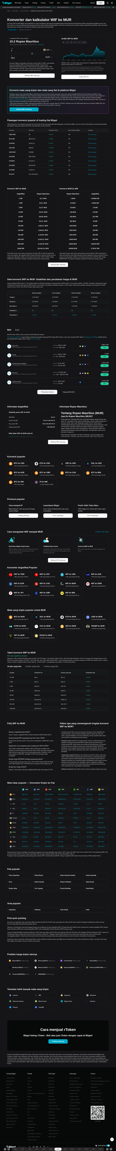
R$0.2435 (101, 841)
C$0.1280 (48, 813)
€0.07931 (36, 813)
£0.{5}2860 (90, 832)
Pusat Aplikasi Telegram (34, 1133)
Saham (29, 1090)
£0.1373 (89, 837)
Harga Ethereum (53, 1105)
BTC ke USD (19, 463)
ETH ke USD (45, 463)
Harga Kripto (52, 1099)
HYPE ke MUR (20, 626)
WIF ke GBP (45, 593)
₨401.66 (61, 804)
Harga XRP (52, 1118)
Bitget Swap (30, 1130)
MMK (50, 1149)
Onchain (29, 1087)
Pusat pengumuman (12, 1099)
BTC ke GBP (45, 472)
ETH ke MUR (70, 617)
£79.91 (89, 808)
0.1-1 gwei (49, 7)
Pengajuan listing (74, 1090)
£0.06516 (89, 822)
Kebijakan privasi (95, 1096)
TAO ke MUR (45, 626)
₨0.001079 (61, 832)
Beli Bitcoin (52, 1081)
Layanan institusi (74, 1099)
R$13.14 (100, 818)
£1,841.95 (90, 799)
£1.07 (88, 804)
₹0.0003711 (76, 832)
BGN (44, 1149)
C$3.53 (47, 818)
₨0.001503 (61, 827)
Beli (105, 347)
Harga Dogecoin (53, 1133)
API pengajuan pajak (75, 1121)
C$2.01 (47, 804)
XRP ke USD (70, 463)
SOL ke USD (96, 463)
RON (72, 1149)
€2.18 (35, 818)
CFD (28, 1084)
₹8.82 (75, 813)
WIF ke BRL (70, 593)
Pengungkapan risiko (97, 1102)
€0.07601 (36, 822)
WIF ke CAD (45, 583)
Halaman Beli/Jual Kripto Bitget (19, 99)
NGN (86, 1149)
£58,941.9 (90, 794)
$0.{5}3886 (25, 832)
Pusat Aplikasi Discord (33, 1136)
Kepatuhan (94, 1087)
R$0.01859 (101, 846)
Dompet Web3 (31, 1124)
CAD (37, 1149)
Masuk (92, 3)
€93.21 (36, 808)
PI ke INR (43, 482)
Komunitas (9, 1084)
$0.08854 (25, 822)
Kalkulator (51, 1112)
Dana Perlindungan (11, 1105)
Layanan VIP (73, 1093)
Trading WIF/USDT (69, 392)
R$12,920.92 (102, 799)
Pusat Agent (30, 1118)
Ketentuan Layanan (96, 1099)
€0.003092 (37, 846)
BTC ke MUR (19, 617)
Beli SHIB (51, 1096)
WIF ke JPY (19, 593)
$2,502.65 (25, 799)
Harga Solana (52, 1127)
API (28, 1115)
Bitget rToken (52, 1136)
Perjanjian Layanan (96, 1078)
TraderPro (30, 1121)
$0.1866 (24, 837)
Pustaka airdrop (32, 1139)
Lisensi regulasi (95, 1090)
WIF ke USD (70, 574)
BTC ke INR (19, 482)
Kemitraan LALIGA (11, 1115)
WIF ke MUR (70, 583)
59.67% (30, 7)
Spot (28, 1078)
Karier (8, 1087)
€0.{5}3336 (37, 832)
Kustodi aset (73, 1105)
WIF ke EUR (19, 583)
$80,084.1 (25, 794)
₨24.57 (60, 822)
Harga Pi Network (54, 1121)
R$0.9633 (101, 837)
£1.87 (88, 818)
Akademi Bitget (10, 1090)
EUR (22, 1149)
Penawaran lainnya (47, 392)
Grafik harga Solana (54, 1109)
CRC (93, 1149)
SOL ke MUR (45, 617)
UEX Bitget (9, 1109)
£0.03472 (89, 841)
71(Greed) (104, 7)
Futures (29, 1081)
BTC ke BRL (96, 472)
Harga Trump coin (54, 1130)
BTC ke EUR (19, 472)
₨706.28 (61, 818)
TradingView (31, 1127)
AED (15, 1149)
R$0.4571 (101, 822)
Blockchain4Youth (11, 1121)
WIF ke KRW (96, 583)
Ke (11, 56)
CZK (100, 1149)
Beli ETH (51, 1084)
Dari (12, 48)
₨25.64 (60, 813)
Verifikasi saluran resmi (76, 1084)
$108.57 (24, 808)
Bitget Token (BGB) (11, 1096)
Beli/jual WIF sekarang (32, 75)
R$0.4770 (101, 813)
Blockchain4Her (10, 1124)
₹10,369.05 (76, 808)
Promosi (72, 1112)
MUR (58, 1149)
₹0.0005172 (76, 827)
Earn (28, 1099)
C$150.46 (48, 808)
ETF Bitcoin (52, 1115)
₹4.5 (74, 841)
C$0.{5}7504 (48, 827)
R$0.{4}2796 (101, 827)
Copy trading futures (33, 1105)
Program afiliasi (74, 1096)
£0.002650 (90, 846)
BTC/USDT (80, 7)
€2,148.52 (36, 799)
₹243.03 (75, 818)
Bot (28, 1112)
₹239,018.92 (77, 799)
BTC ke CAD (70, 472)
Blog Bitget (9, 1093)
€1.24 (35, 804)
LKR (79, 1149)
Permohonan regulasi (97, 1084)
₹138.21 (75, 804)
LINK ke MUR (96, 617)
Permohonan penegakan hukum (100, 1081)
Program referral (74, 1115)
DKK (29, 1149)
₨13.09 (60, 841)
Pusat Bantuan (74, 1081)
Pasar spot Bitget (35, 339)
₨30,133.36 (62, 808)
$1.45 (23, 804)
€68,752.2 (36, 794)
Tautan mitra (10, 1112)
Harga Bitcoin (52, 1102)
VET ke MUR (19, 635)
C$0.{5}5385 (48, 832)
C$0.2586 (48, 837)
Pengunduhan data (75, 1109)
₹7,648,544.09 (77, 794)
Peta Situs (9, 1127)
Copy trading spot (32, 1102)
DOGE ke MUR (46, 635)
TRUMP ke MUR (98, 626)
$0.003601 (25, 846)
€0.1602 (36, 837)
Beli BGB (51, 1093)
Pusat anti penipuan (75, 1087)
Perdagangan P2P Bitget (14, 337)
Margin (29, 1096)
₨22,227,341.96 (63, 794)
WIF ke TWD (19, 574)
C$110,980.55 (49, 794)
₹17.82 (75, 837)
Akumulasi (67, 7)
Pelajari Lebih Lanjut (102, 532)
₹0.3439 (75, 846)
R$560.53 (101, 808)
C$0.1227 (48, 822)
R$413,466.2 (102, 794)
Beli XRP (51, 1090)
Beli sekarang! (92, 134)
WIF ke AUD (96, 574)
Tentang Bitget (10, 1078)
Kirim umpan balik (75, 1078)
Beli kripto (51, 1078)
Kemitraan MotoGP (11, 1118)
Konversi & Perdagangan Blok (36, 1093)
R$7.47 (100, 804)
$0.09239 (25, 813)
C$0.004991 (48, 846)
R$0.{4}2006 (101, 832)
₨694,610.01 (62, 799)
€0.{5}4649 (37, 827)
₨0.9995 (61, 846)
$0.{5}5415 (25, 827)
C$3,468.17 (48, 799)
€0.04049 (36, 841)
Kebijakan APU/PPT (96, 1093)
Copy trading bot (32, 1109)
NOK (65, 1149)
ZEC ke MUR (70, 626)
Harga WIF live (84, 77)
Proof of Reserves (11, 1102)
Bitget (8, 11)
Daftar (100, 3)
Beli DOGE (52, 1087)
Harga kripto (15, 11)
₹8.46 (75, 822)
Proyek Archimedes (75, 1102)
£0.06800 (89, 813)
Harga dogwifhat (24, 11)
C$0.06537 (48, 841)
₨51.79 (60, 837)
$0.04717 (25, 841)
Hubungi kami (10, 1081)
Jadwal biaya (73, 1118)
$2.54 (23, 818)
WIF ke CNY (45, 574)
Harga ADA (52, 1124)
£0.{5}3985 (90, 827)
